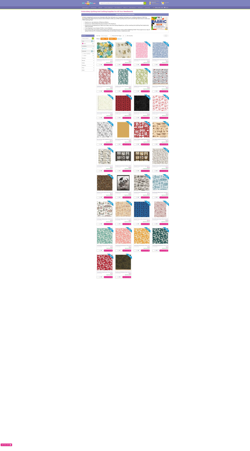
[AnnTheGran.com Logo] (88, 3)
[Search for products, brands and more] (145, 3)
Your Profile (155, 3)
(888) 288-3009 (159, 7)
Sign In (154, 2)
